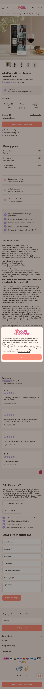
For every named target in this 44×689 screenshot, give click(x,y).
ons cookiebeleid (24, 352)
